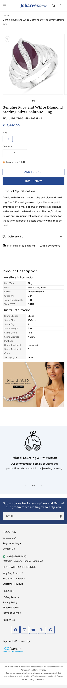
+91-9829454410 (16, 556)
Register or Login (12, 543)
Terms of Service (12, 612)
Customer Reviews (13, 583)
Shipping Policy (11, 607)
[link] (33, 451)
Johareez (51, 667)
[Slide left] (26, 101)
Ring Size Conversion (14, 578)
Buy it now (33, 180)
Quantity (7, 146)
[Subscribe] (60, 516)
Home (6, 15)
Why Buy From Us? (13, 573)
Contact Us (9, 548)
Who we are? (9, 538)
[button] (4, 5)
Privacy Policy (10, 602)
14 (7, 138)
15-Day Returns (11, 597)
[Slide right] (41, 101)
